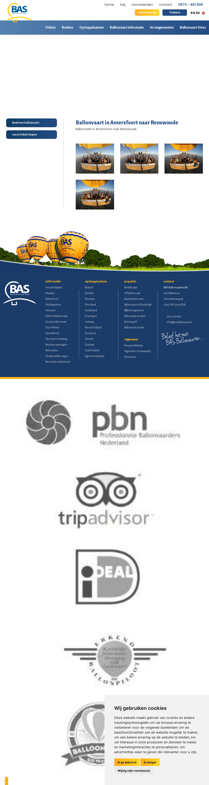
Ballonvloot (52, 299)
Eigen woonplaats (94, 356)
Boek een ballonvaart (25, 122)
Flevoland (90, 304)
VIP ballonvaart (132, 293)
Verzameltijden (54, 287)
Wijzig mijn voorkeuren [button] (134, 770)
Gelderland (91, 310)
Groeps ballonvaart (56, 321)
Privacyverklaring (133, 345)
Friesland (90, 299)
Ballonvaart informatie (127, 27)
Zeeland (89, 344)
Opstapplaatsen (91, 27)
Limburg (89, 321)
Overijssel (90, 333)
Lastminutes (147, 12)
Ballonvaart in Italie (134, 327)
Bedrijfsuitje (130, 287)
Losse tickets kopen (24, 134)
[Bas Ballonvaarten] (19, 21)
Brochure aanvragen (56, 344)
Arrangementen (162, 27)
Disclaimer (130, 357)
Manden (50, 293)
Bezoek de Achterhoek (58, 361)
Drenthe (89, 293)
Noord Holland (93, 327)
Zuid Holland (92, 350)
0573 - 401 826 (190, 4)
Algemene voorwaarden (137, 351)
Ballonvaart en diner (135, 316)
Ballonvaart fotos (193, 27)
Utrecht (89, 339)
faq (122, 4)
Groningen (91, 316)
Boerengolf (130, 321)
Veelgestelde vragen (57, 356)
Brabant (89, 287)
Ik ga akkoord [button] (127, 762)
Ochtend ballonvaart (57, 316)
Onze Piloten (52, 327)
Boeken (67, 27)
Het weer (51, 310)
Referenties (52, 350)
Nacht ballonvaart (133, 299)
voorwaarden (142, 4)
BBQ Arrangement (134, 310)
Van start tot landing (56, 339)
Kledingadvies (53, 304)
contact (165, 4)
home (109, 4)
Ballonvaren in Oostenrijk (137, 304)
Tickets (174, 12)
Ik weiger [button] (150, 762)
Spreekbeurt (52, 333)
